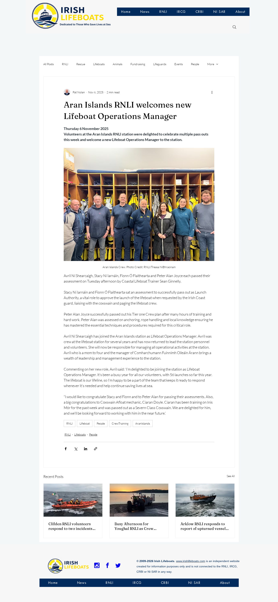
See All (231, 476)
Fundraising (137, 64)
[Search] (234, 27)
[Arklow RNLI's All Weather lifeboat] (205, 500)
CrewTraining (120, 423)
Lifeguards (159, 64)
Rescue (80, 64)
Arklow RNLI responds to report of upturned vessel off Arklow (203, 526)
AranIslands (142, 423)
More (210, 64)
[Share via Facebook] (66, 449)
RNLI (65, 64)
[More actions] (211, 92)
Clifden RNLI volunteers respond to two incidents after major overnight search (70, 526)
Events (178, 64)
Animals (117, 64)
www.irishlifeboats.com (190, 561)
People (195, 64)
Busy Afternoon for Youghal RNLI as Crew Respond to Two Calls (134, 526)
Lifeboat (85, 423)
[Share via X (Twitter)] (76, 449)
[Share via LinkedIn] (86, 449)
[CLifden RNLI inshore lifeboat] (73, 500)
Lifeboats (99, 64)
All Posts (48, 64)
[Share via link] (95, 449)
